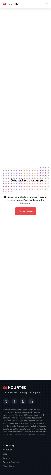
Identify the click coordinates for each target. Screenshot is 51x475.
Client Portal (9, 466)
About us (7, 449)
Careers (6, 458)
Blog (5, 454)
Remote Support (11, 462)
